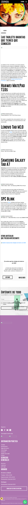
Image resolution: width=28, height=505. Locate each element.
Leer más (7, 277)
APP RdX (3, 467)
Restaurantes (4, 446)
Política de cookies (14, 503)
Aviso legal (20, 503)
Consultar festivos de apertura (14, 488)
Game (9, 202)
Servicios (3, 463)
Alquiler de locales (5, 453)
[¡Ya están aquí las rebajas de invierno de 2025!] (14, 252)
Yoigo (10, 132)
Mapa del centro (5, 448)
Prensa (2, 455)
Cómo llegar (4, 450)
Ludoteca (3, 465)
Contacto (3, 452)
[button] (25, 502)
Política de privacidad (5, 503)
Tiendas (3, 444)
